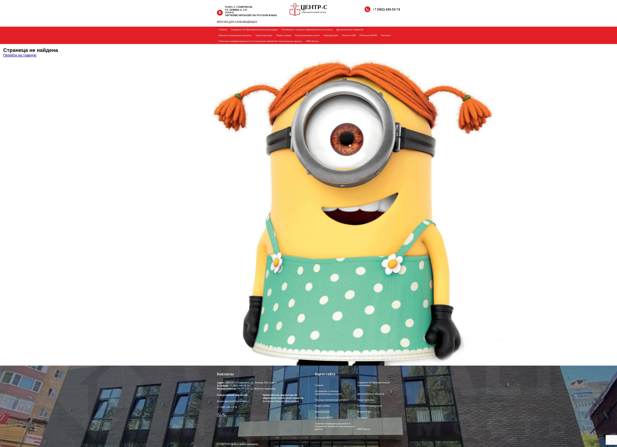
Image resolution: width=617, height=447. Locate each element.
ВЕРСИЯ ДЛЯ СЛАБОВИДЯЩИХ (237, 22)
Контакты (386, 35)
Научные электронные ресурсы (235, 35)
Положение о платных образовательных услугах (307, 29)
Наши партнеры (263, 35)
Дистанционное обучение (349, 29)
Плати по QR (349, 35)
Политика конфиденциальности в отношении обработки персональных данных (260, 41)
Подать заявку (283, 35)
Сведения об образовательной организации (254, 29)
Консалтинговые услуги (307, 35)
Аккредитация (330, 35)
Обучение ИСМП (368, 35)
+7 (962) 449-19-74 (386, 9)
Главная (223, 29)
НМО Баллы (312, 41)
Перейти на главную (19, 55)
